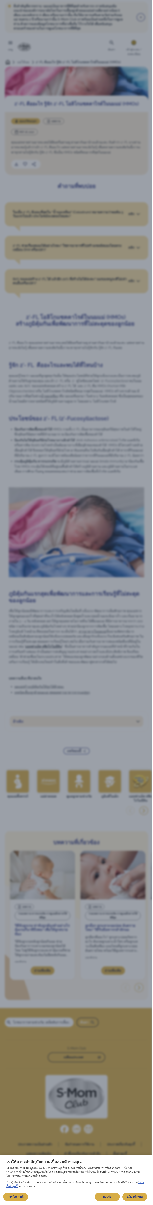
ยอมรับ (107, 1196)
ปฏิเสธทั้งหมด (135, 1196)
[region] (76, 1180)
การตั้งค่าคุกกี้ (15, 1196)
